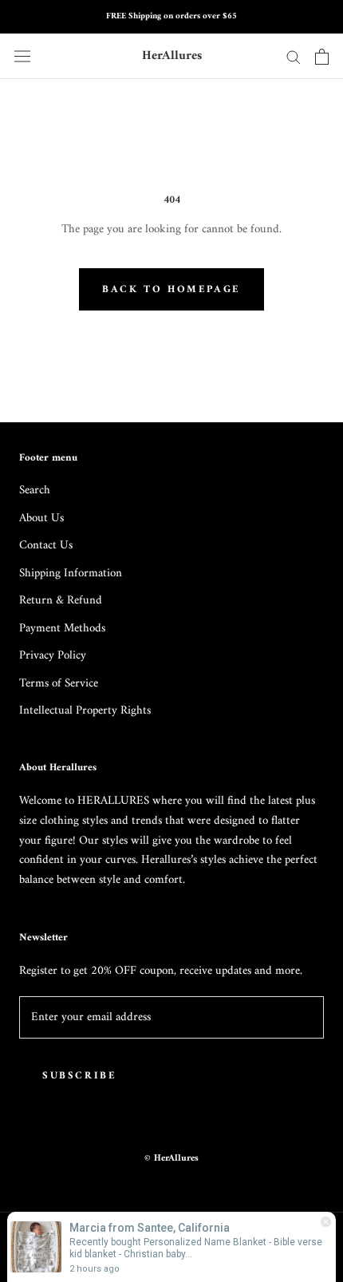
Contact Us (46, 546)
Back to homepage (171, 289)
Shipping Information (70, 574)
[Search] (293, 56)
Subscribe (79, 1075)
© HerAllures (171, 1158)
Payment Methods (62, 629)
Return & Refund (60, 601)
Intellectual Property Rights (85, 711)
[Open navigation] (22, 56)
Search (34, 491)
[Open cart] (322, 57)
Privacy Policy (52, 656)
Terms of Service (58, 684)
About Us (41, 519)
